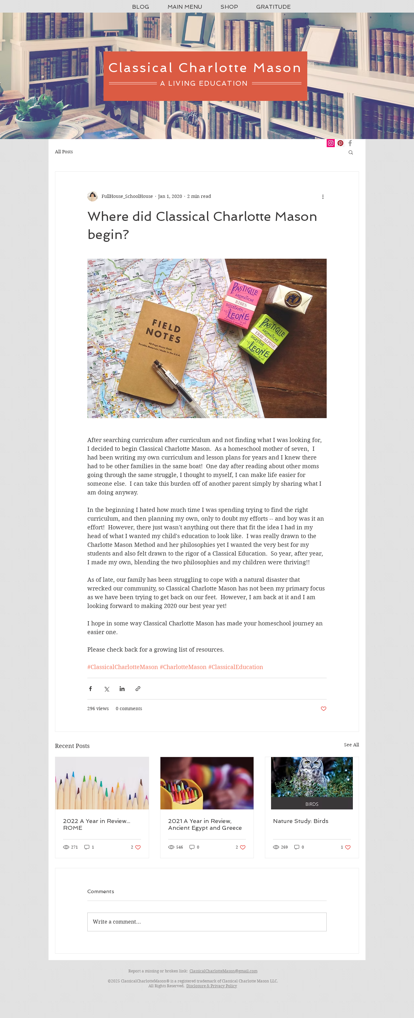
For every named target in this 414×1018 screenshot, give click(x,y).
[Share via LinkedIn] (122, 689)
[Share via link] (138, 689)
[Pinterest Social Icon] (340, 143)
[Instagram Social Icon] (331, 143)
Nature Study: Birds (300, 821)
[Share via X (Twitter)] (106, 689)
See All (351, 745)
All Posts (64, 152)
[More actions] (323, 196)
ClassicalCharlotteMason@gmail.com (223, 971)
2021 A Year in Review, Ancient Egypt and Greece (205, 824)
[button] (229, 6)
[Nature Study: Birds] (312, 783)
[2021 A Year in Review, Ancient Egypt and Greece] (207, 783)
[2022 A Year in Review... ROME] (102, 783)
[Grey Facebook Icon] (350, 143)
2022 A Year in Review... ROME (96, 824)
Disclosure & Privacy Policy (211, 985)
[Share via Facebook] (90, 689)
